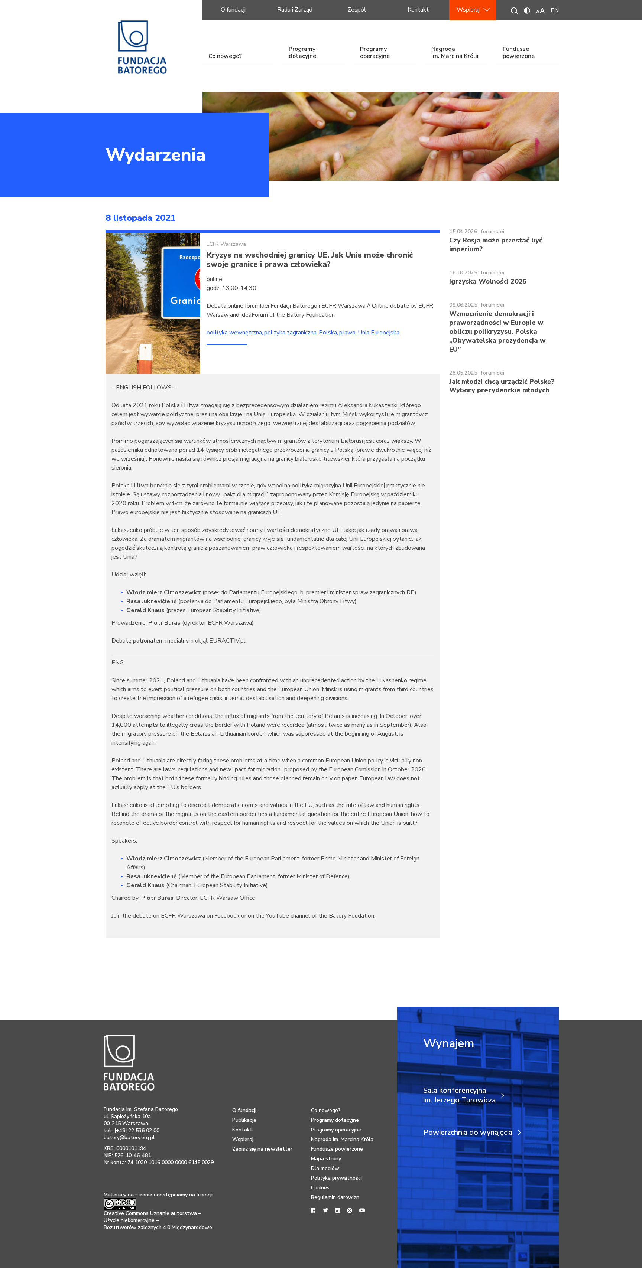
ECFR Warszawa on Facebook (200, 916)
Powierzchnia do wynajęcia (467, 1132)
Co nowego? (225, 56)
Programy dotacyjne (302, 53)
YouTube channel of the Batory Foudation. (320, 916)
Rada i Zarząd (294, 10)
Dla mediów (325, 1168)
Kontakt (418, 10)
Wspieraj (468, 10)
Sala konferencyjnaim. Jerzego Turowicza (459, 1095)
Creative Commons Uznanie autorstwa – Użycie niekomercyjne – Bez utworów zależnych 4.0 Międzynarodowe (158, 1220)
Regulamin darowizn (335, 1197)
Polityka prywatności (336, 1178)
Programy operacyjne (375, 53)
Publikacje (244, 1120)
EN (555, 10)
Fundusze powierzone (519, 53)
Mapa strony (326, 1158)
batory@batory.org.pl (129, 1137)
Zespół (356, 10)
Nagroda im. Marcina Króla (455, 53)
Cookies (320, 1187)
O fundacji (233, 10)
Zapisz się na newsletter (262, 1149)
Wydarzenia (156, 155)
